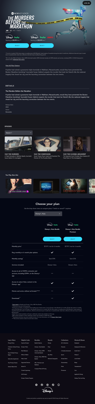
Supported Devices (25, 362)
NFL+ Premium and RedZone (39, 363)
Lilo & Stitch (77, 358)
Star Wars (50, 354)
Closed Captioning (25, 370)
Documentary (64, 362)
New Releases (24, 350)
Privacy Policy (11, 343)
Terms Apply (15, 304)
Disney (49, 343)
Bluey (75, 362)
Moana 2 (76, 354)
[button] (27, 340)
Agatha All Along (78, 374)
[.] (36, 385)
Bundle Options (38, 343)
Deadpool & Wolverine (79, 347)
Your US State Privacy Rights (13, 354)
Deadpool (76, 343)
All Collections (64, 343)
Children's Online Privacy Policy (14, 348)
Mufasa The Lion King (79, 378)
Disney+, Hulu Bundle (40, 347)
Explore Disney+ (25, 343)
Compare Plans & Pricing (40, 368)
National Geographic (53, 358)
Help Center (24, 358)
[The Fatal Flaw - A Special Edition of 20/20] (46, 186)
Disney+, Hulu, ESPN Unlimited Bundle (40, 352)
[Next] (92, 186)
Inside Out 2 (77, 350)
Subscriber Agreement (13, 358)
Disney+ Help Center (56, 317)
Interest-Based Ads (12, 366)
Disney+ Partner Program (27, 378)
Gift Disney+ (24, 374)
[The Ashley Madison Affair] (19, 186)
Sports (62, 354)
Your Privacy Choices (12, 362)
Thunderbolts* (77, 366)
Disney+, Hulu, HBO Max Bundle (41, 357)
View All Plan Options (13, 65)
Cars (75, 370)
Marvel (49, 350)
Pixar (49, 347)
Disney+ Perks (24, 347)
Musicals (63, 347)
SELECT (17, 45)
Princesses (63, 370)
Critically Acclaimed (66, 350)
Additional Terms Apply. (19, 59)
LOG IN (87, 3)
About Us (23, 366)
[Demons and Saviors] (74, 186)
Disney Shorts (64, 358)
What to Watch (24, 354)
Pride (62, 366)
